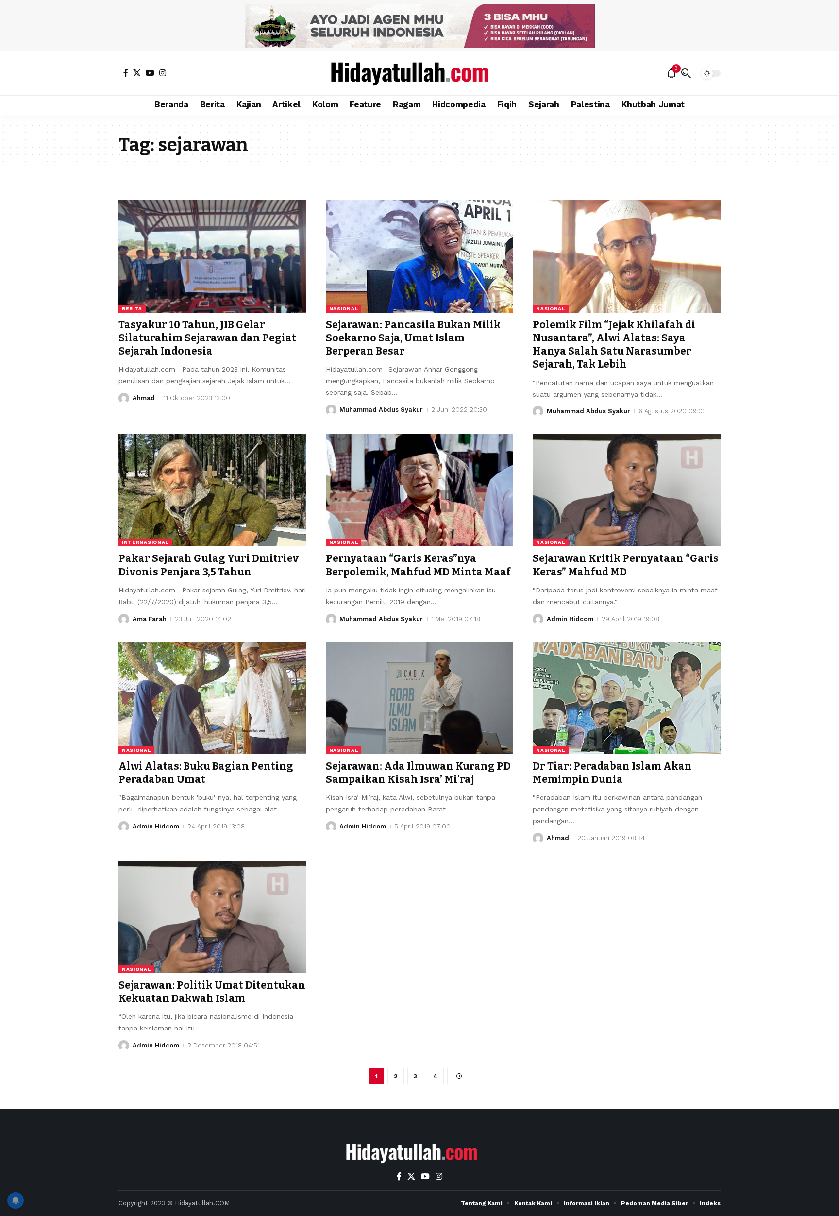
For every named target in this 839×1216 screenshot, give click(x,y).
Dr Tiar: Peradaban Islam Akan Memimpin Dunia (612, 773)
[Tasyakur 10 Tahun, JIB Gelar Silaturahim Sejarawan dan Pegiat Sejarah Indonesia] (212, 256)
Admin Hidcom (570, 619)
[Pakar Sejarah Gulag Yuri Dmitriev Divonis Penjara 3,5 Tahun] (212, 490)
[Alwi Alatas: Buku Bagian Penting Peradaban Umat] (212, 698)
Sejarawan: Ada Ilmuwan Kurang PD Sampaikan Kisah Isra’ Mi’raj (418, 773)
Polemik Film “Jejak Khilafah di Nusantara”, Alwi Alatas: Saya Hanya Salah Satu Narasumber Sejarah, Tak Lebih (614, 345)
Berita (132, 308)
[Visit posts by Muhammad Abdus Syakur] (331, 410)
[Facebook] (126, 73)
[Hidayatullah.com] (419, 73)
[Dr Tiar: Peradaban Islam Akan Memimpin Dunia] (627, 698)
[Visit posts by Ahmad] (123, 398)
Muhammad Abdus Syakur (381, 409)
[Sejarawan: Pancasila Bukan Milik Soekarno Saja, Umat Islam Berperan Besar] (420, 256)
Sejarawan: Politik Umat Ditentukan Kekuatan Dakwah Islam (211, 992)
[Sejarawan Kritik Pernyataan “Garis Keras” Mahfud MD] (627, 490)
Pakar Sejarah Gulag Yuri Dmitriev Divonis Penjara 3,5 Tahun (208, 565)
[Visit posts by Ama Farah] (123, 619)
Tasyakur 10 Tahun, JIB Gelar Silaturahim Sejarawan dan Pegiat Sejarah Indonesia (207, 338)
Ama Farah (150, 619)
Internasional (145, 542)
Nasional (343, 308)
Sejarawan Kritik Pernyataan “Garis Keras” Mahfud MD (626, 565)
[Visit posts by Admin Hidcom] (538, 619)
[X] (137, 73)
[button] (686, 73)
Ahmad (144, 398)
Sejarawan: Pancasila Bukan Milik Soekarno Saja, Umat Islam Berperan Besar (413, 338)
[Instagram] (162, 73)
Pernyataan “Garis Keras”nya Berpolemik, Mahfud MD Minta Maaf (418, 565)
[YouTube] (150, 73)
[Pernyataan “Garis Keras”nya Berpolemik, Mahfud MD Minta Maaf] (420, 490)
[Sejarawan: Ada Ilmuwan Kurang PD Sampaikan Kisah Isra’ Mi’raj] (420, 698)
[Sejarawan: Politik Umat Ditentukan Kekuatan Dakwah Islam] (212, 917)
